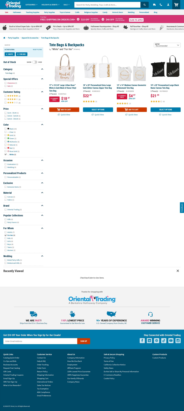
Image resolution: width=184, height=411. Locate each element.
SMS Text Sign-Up (10, 382)
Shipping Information (45, 375)
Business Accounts (10, 364)
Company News (73, 382)
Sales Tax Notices (44, 385)
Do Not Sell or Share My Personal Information (121, 371)
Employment (72, 364)
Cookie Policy (109, 378)
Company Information (75, 358)
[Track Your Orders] (154, 4)
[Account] (168, 4)
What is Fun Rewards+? (12, 385)
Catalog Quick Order (11, 358)
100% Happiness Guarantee (77, 375)
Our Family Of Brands (75, 378)
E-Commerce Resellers (112, 375)
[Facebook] (142, 340)
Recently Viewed (13, 271)
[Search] (144, 5)
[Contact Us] (161, 4)
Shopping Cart (42, 378)
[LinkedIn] (149, 340)
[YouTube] (170, 340)
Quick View (65, 114)
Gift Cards (7, 371)
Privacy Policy (109, 358)
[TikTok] (163, 340)
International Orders (45, 382)
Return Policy (42, 371)
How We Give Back (74, 361)
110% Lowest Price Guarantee (78, 371)
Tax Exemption (43, 388)
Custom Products (159, 358)
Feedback (182, 207)
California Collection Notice (114, 364)
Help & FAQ (41, 361)
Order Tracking (43, 364)
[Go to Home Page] (4, 38)
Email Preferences (44, 395)
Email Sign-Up (9, 378)
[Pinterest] (156, 340)
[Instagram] (178, 340)
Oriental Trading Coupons (13, 375)
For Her (22, 54)
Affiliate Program (74, 368)
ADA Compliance (43, 392)
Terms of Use (109, 361)
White (10, 54)
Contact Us (41, 358)
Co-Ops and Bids (9, 361)
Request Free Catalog (11, 368)
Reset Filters (37, 49)
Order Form (41, 368)
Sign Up (83, 341)
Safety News (108, 368)
